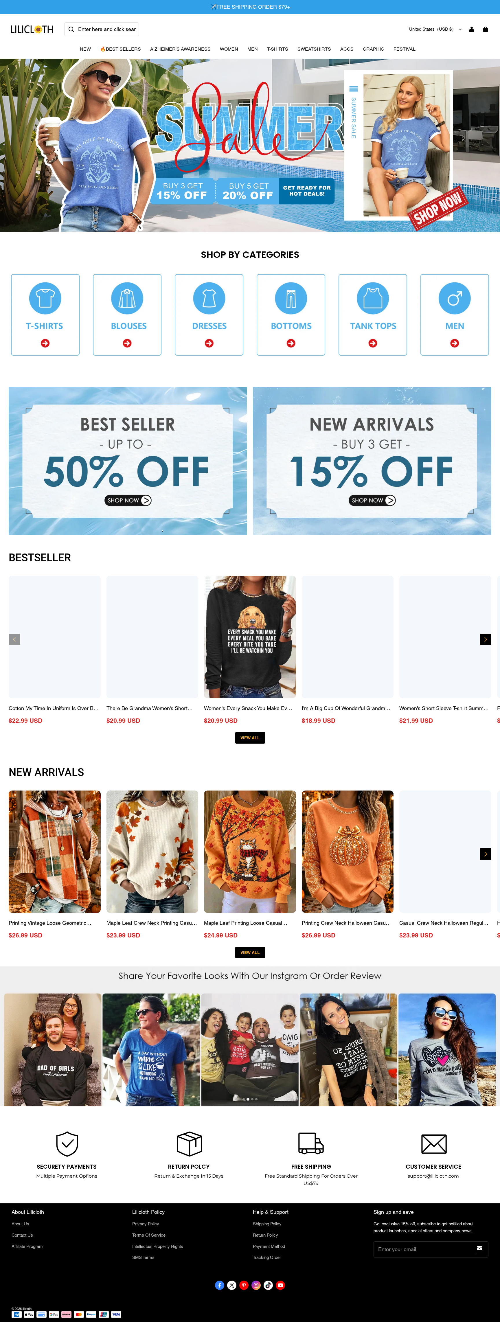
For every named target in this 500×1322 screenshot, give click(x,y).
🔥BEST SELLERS (120, 49)
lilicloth (27, 1309)
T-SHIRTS (277, 49)
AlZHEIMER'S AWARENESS (180, 49)
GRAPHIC (373, 49)
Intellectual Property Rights (157, 1246)
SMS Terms (143, 1257)
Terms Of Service (149, 1235)
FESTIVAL (405, 49)
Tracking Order (267, 1257)
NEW (85, 49)
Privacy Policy (145, 1223)
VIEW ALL (250, 738)
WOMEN (229, 49)
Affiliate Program (27, 1246)
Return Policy (265, 1235)
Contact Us (22, 1235)
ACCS (347, 49)
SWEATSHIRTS (314, 49)
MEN (252, 49)
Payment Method (269, 1246)
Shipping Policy (267, 1223)
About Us (20, 1223)
